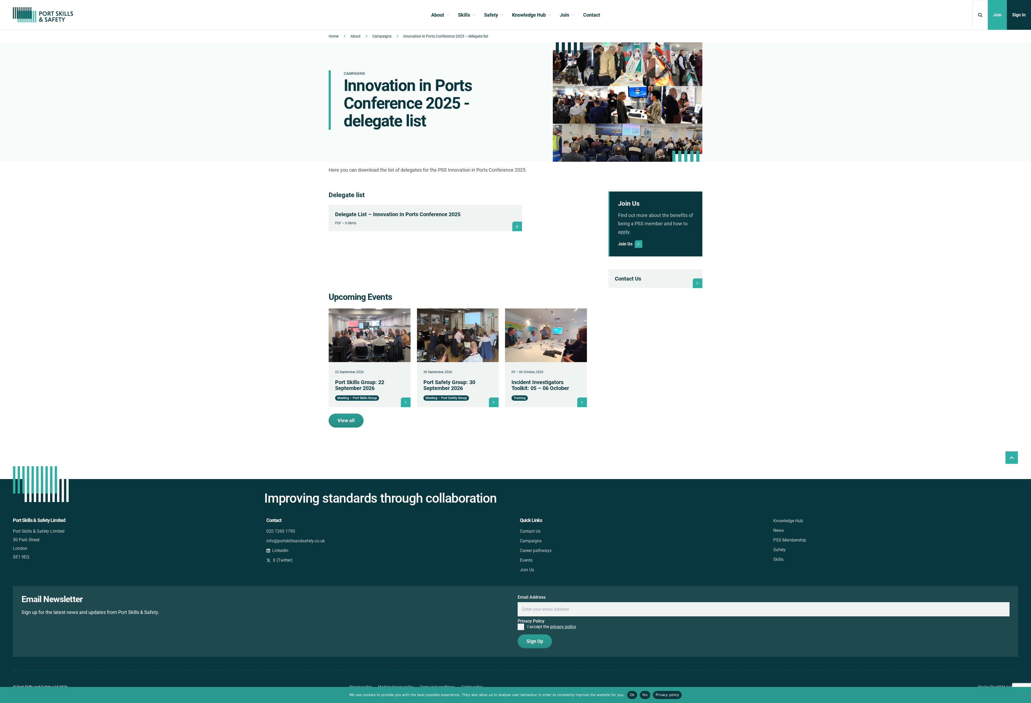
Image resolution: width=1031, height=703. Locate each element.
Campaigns (381, 36)
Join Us (527, 569)
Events (526, 560)
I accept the (551, 626)
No (645, 695)
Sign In (1019, 14)
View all (346, 420)
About (355, 36)
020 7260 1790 (280, 531)
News (778, 530)
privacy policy (563, 626)
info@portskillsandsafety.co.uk (295, 540)
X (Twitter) (283, 560)
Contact (591, 15)
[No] (1024, 695)
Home (334, 36)
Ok (632, 695)
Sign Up (535, 641)
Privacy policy (667, 695)
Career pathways (535, 550)
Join (997, 14)
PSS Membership (789, 540)
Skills (778, 559)
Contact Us (530, 531)
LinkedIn (280, 550)
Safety (779, 549)
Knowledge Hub (788, 520)
